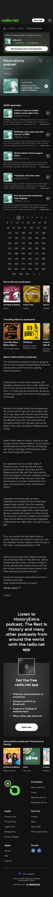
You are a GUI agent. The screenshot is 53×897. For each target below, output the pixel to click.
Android (8, 861)
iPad (6, 856)
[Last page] (39, 274)
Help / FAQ (35, 827)
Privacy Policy (10, 822)
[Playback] (46, 86)
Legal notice (10, 827)
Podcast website (10, 588)
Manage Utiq (10, 832)
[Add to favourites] (40, 60)
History (7, 74)
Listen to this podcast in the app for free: (23, 35)
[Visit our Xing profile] (39, 850)
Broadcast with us (39, 803)
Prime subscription (39, 832)
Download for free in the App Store (26, 49)
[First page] (8, 218)
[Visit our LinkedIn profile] (33, 850)
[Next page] (34, 274)
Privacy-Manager (12, 837)
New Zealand (28, 874)
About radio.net (38, 787)
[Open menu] (49, 20)
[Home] (4, 28)
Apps (33, 822)
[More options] (48, 61)
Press (33, 792)
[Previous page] (13, 218)
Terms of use (10, 817)
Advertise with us (38, 798)
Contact (34, 817)
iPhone (7, 851)
